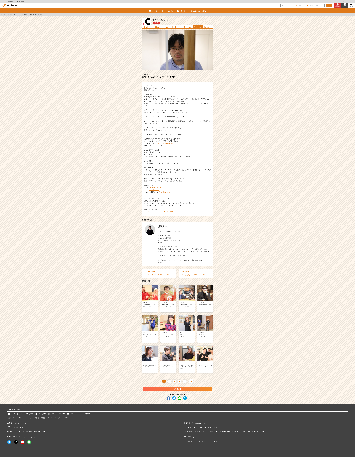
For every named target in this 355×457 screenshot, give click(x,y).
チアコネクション (241, 431)
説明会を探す (28, 414)
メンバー (179, 27)
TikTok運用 (250, 431)
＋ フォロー (156, 22)
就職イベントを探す (58, 414)
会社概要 (9, 431)
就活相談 (37, 418)
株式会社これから (11, 14)
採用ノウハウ (205, 431)
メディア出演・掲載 (27, 431)
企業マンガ (209, 27)
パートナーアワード (212, 441)
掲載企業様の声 (188, 431)
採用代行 (262, 431)
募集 (158, 27)
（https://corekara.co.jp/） (166, 143)
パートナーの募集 (201, 441)
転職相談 (43, 418)
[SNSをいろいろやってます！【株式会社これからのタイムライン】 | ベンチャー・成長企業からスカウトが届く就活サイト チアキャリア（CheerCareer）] (9, 5)
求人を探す (14, 414)
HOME (3, 14)
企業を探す (42, 414)
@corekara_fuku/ (164, 192)
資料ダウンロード (214, 431)
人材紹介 (233, 431)
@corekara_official (155, 187)
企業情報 (168, 27)
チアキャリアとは (17, 427)
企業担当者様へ (347, 1)
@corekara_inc (154, 190)
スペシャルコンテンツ (27, 418)
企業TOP (148, 27)
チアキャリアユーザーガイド (60, 418)
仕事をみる (177, 389)
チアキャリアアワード (189, 441)
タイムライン (199, 27)
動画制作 (256, 431)
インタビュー (189, 27)
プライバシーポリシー (39, 431)
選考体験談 (18, 418)
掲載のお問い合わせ (210, 427)
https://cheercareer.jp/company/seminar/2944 (159, 212)
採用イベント (196, 431)
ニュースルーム (17, 431)
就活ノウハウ (10, 418)
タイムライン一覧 (23, 14)
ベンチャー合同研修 (225, 431)
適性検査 (88, 414)
